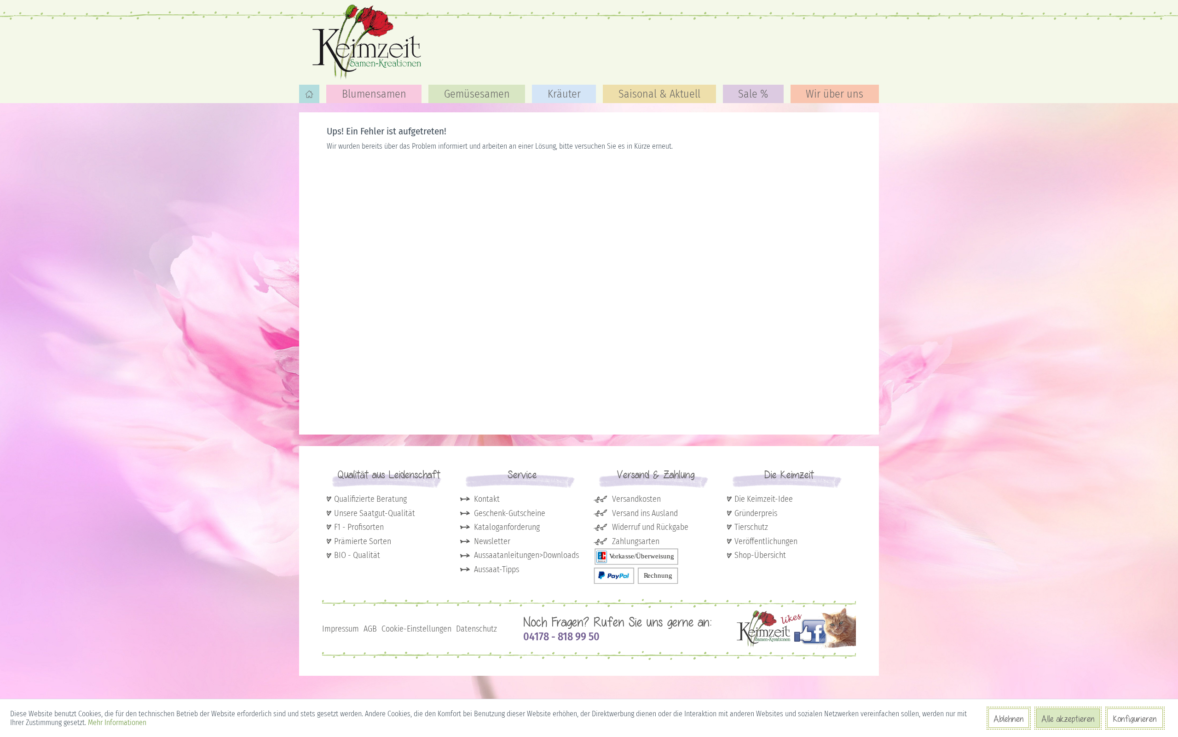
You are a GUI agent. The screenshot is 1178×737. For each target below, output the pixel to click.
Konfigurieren (1135, 719)
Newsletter (492, 541)
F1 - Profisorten (359, 527)
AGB (370, 629)
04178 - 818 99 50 (561, 636)
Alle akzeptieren (1068, 719)
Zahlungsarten (635, 541)
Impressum (340, 629)
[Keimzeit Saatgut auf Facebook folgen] (796, 647)
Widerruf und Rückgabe (650, 527)
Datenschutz (476, 629)
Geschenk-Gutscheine (509, 513)
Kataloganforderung (507, 527)
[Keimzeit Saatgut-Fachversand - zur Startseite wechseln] (368, 41)
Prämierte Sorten (362, 541)
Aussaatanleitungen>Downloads (526, 555)
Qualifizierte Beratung (370, 499)
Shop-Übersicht (760, 555)
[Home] (309, 94)
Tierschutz (751, 527)
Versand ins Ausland (645, 513)
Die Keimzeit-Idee (763, 499)
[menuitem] (309, 94)
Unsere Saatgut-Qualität (374, 513)
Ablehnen (1008, 719)
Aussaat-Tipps (496, 569)
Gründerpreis (755, 513)
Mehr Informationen (117, 722)
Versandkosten (636, 499)
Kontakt (487, 499)
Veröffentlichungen (765, 541)
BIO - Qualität (357, 555)
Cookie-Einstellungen (416, 629)
